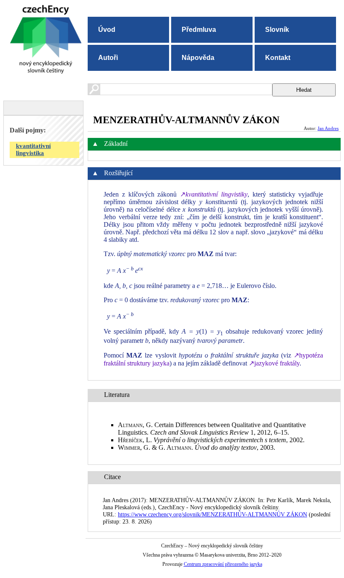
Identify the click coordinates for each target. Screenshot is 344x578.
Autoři (108, 57)
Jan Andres (328, 128)
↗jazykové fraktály (274, 363)
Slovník (277, 29)
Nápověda (198, 57)
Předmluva (199, 29)
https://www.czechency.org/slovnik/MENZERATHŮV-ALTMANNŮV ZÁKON (212, 514)
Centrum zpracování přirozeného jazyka (223, 564)
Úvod (106, 29)
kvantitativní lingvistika (33, 149)
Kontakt (277, 57)
